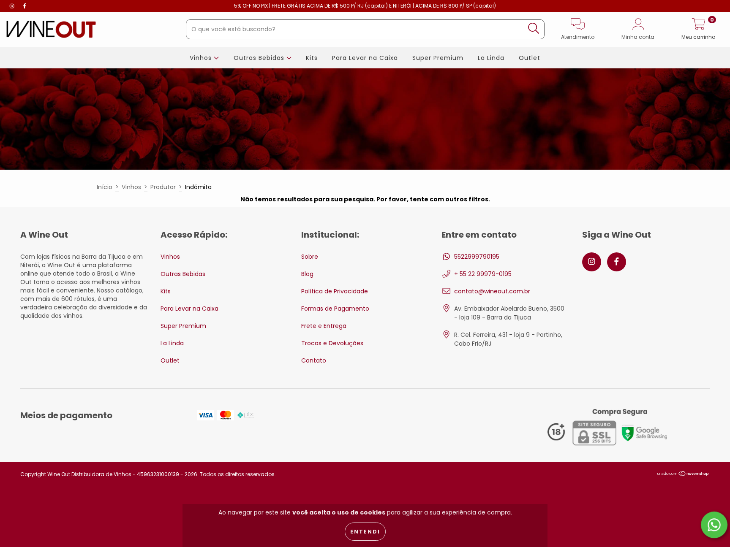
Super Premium (437, 58)
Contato (313, 360)
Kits (312, 58)
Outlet (529, 58)
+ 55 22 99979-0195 (483, 274)
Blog (307, 274)
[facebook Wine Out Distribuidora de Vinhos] (24, 6)
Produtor (163, 187)
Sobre (309, 256)
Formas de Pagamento (335, 308)
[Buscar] (534, 28)
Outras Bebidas (260, 58)
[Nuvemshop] (683, 474)
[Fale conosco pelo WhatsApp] (714, 525)
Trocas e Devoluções (332, 343)
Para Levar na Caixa (365, 58)
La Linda (491, 58)
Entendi (365, 531)
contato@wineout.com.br (492, 291)
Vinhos (202, 58)
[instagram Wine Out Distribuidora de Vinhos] (12, 6)
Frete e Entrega (323, 326)
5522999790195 (476, 256)
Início (104, 187)
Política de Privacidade (334, 291)
